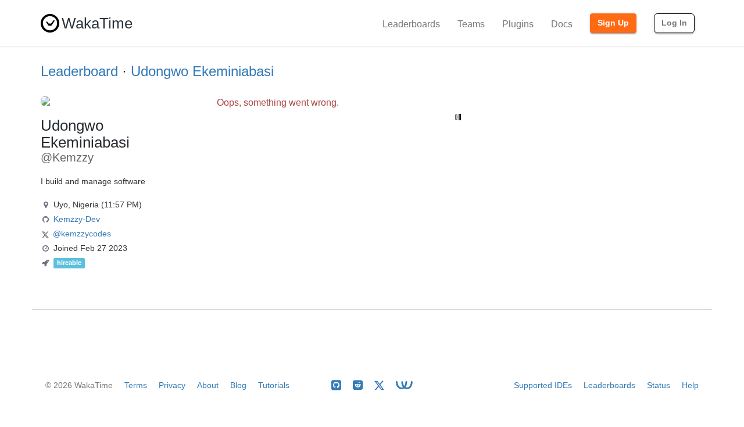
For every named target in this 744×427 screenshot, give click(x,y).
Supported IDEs (543, 385)
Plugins (518, 24)
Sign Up (613, 22)
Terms (135, 385)
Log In (674, 22)
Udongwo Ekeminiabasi (202, 71)
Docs (562, 24)
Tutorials (273, 385)
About (208, 385)
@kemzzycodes (82, 233)
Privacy (172, 385)
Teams (471, 24)
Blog (238, 385)
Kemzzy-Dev (76, 219)
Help (690, 385)
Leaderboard (79, 71)
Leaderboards (411, 24)
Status (658, 385)
